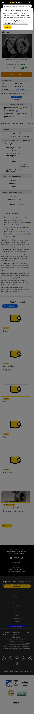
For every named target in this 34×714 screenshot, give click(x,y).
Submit (7, 27)
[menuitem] (3, 2)
